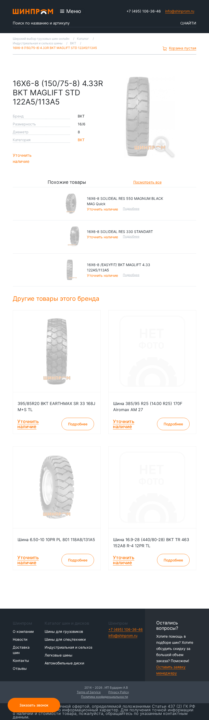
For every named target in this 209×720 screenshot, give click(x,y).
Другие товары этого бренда (57, 298)
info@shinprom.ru (179, 11)
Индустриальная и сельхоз (68, 647)
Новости (20, 639)
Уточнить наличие (22, 158)
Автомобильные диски (64, 663)
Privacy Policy (118, 692)
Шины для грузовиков (64, 631)
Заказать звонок (33, 705)
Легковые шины (58, 655)
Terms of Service (89, 692)
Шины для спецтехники (65, 639)
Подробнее (131, 209)
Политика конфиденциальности (104, 697)
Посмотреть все (147, 182)
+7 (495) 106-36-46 (143, 11)
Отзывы (20, 668)
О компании (23, 631)
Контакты (21, 660)
